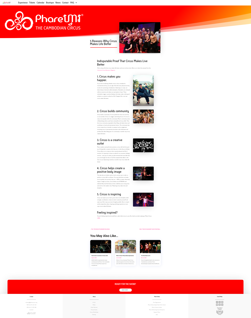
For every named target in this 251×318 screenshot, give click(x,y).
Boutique (50, 3)
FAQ (72, 3)
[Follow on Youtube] (217, 305)
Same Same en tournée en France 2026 (99, 255)
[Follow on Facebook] (217, 302)
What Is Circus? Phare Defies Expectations (125, 255)
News (58, 3)
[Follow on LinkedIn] (222, 305)
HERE (98, 218)
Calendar (41, 3)
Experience (23, 3)
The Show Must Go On (145, 255)
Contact (65, 3)
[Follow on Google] (220, 305)
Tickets (32, 3)
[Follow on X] (220, 302)
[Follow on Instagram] (222, 302)
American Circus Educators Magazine (106, 70)
